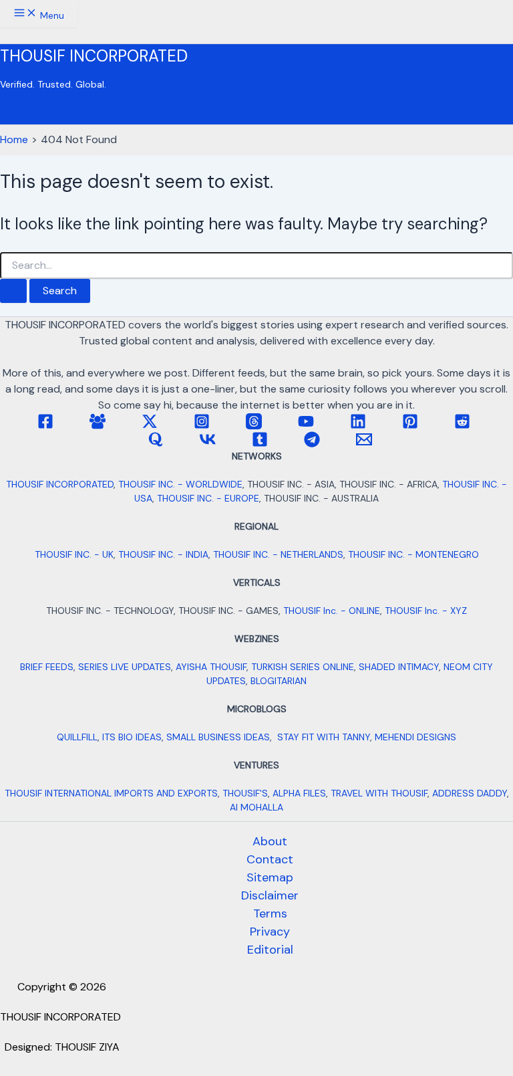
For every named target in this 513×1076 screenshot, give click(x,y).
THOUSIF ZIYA (87, 1047)
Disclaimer (270, 895)
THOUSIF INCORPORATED (94, 55)
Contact (269, 859)
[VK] (208, 444)
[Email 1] (364, 444)
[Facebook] (45, 426)
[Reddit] (462, 426)
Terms (270, 913)
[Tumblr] (260, 444)
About (269, 841)
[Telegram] (312, 444)
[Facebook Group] (97, 426)
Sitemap (269, 877)
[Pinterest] (410, 426)
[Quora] (156, 444)
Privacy (270, 932)
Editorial (270, 950)
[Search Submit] (13, 291)
